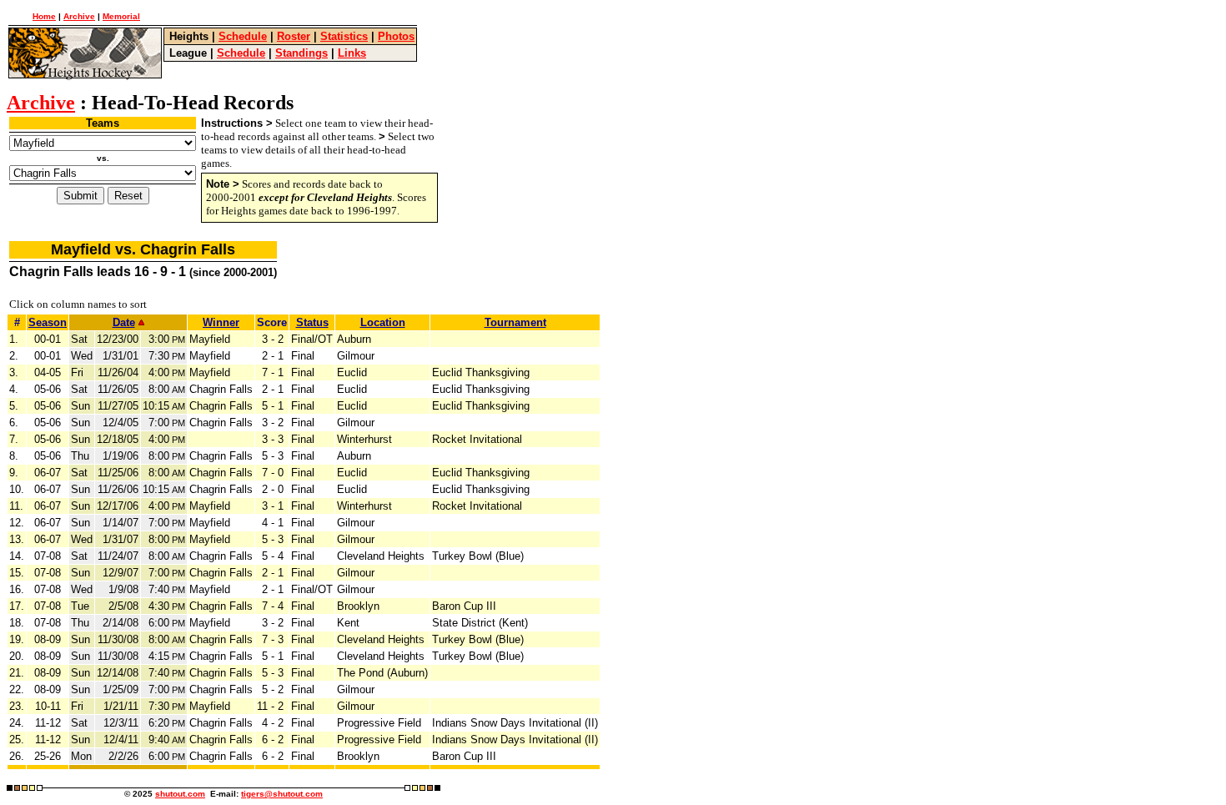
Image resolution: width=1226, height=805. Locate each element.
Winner (221, 322)
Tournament (515, 322)
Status (312, 322)
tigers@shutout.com (282, 793)
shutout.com (180, 793)
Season (47, 322)
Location (382, 322)
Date (124, 322)
